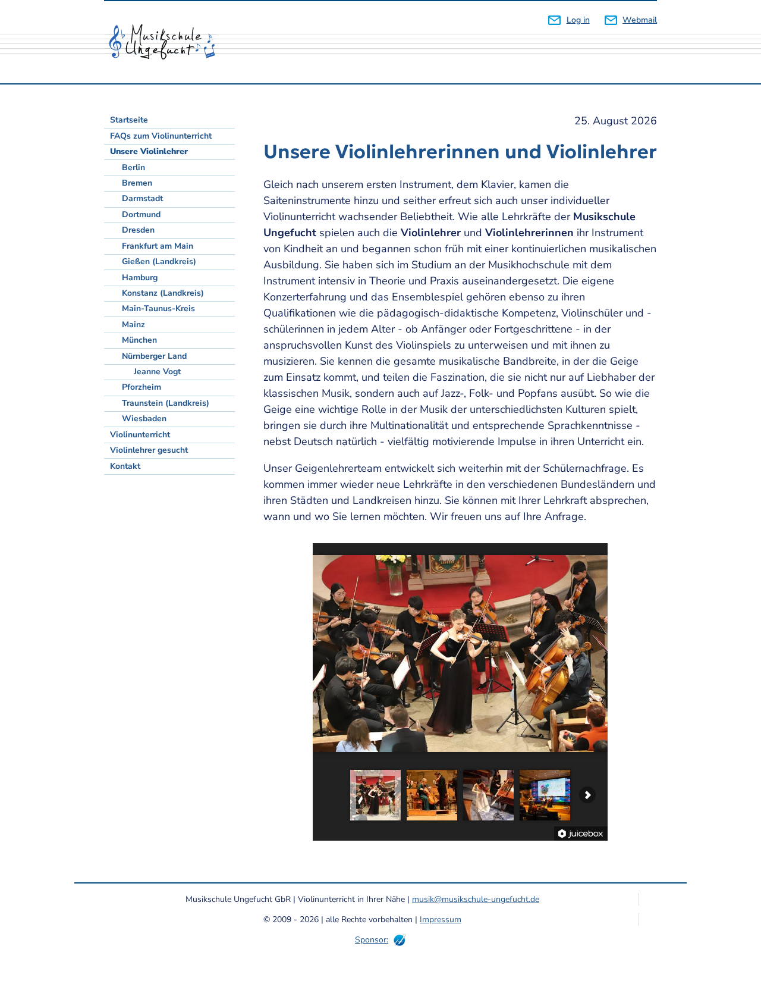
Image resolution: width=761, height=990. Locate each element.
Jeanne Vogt (157, 371)
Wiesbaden (144, 418)
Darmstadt (142, 198)
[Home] (166, 42)
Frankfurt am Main (157, 246)
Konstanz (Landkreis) (163, 293)
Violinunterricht (140, 434)
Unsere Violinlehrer (149, 151)
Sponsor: (371, 939)
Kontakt (125, 466)
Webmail (639, 20)
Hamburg (140, 277)
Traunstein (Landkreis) (165, 403)
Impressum (440, 919)
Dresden (138, 230)
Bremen (137, 183)
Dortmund (141, 214)
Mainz (133, 324)
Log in (578, 20)
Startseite (129, 120)
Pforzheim (141, 387)
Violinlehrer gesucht (149, 450)
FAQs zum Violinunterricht (161, 136)
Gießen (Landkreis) (159, 261)
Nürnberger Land (154, 356)
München (139, 340)
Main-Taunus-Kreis (158, 308)
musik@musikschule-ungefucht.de (475, 899)
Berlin (133, 167)
